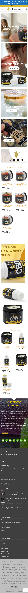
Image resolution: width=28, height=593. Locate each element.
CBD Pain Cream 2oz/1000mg (6, 347)
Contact (3, 530)
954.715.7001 (14, 5)
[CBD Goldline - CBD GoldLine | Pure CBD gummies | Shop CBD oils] (14, 9)
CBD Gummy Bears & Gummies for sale (11, 525)
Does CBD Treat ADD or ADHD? (14, 503)
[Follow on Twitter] (7, 484)
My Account (4, 546)
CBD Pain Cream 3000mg (21, 368)
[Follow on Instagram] (5, 484)
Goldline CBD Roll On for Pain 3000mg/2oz (6, 368)
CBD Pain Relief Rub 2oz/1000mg (6, 390)
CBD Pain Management (14, 330)
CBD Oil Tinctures (5, 527)
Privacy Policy (4, 548)
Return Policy (4, 551)
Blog (2, 520)
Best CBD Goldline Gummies (14, 168)
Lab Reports (4, 543)
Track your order (5, 556)
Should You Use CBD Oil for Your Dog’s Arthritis (16, 508)
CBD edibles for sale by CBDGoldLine (10, 522)
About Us (20, 589)
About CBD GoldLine (6, 517)
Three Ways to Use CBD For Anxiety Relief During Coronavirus (16, 499)
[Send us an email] (9, 484)
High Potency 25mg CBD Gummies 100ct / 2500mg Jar (21, 207)
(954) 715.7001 (8, 474)
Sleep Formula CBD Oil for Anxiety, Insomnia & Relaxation (14, 493)
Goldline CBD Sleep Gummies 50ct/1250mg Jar (21, 184)
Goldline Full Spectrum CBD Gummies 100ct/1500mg (7, 207)
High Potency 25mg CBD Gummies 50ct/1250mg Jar (7, 229)
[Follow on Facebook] (2, 484)
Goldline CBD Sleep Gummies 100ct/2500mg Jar (7, 184)
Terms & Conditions (6, 554)
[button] (2, 9)
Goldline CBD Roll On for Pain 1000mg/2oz (21, 347)
